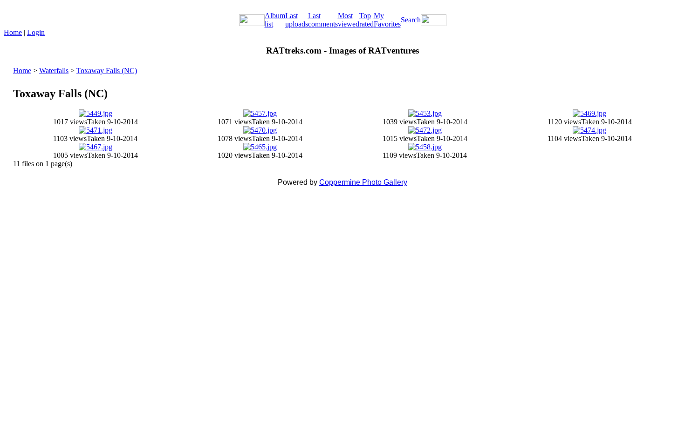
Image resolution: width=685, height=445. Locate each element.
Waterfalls (53, 70)
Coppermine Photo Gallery (363, 182)
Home (13, 32)
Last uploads (296, 20)
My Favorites (387, 20)
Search (411, 20)
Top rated (366, 20)
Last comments (323, 20)
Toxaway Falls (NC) (106, 70)
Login (36, 32)
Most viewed (348, 20)
